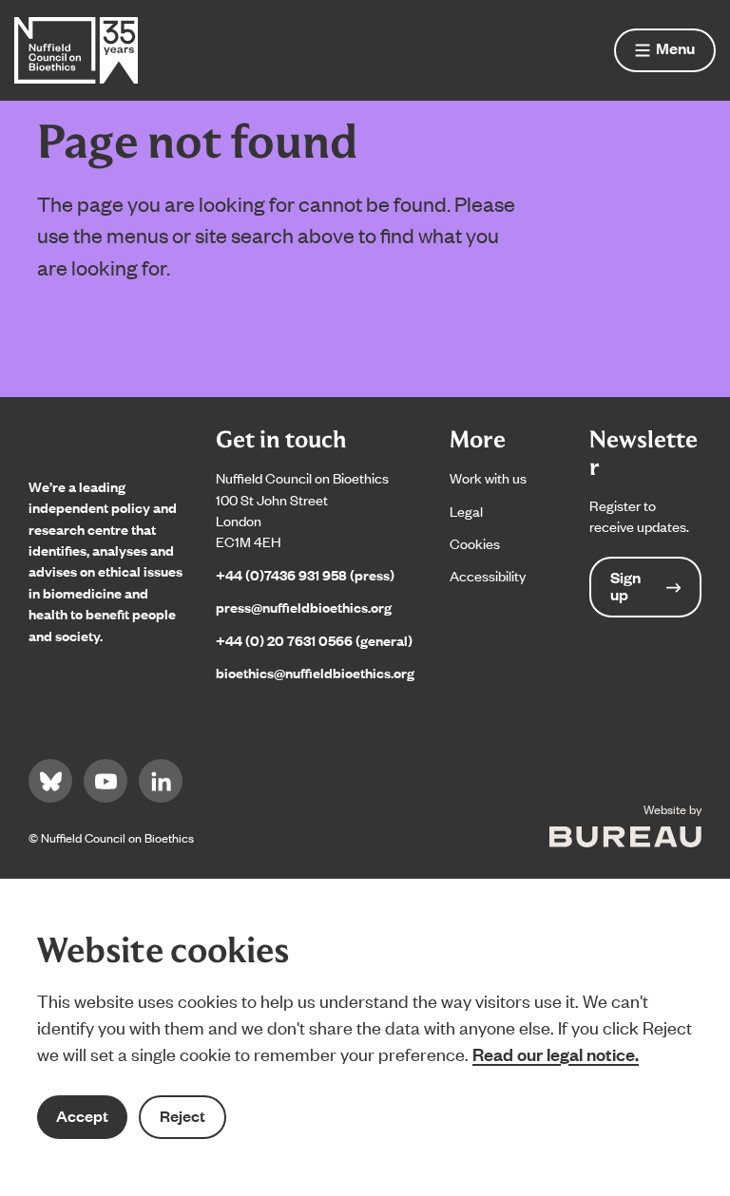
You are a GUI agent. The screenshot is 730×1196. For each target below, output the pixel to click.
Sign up (625, 585)
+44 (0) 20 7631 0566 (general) (314, 640)
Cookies (475, 543)
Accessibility (488, 575)
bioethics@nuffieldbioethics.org (315, 672)
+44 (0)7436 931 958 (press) (305, 574)
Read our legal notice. (555, 1053)
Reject (182, 1116)
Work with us (488, 477)
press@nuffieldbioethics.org (304, 607)
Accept (82, 1116)
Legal (466, 511)
